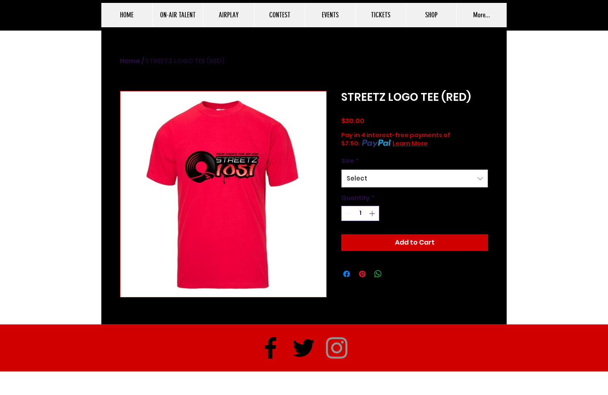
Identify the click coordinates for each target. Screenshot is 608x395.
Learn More (410, 143)
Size (350, 161)
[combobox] (414, 178)
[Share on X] (394, 274)
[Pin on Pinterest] (362, 274)
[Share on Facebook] (347, 274)
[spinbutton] (360, 213)
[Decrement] (347, 213)
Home (130, 61)
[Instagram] (336, 347)
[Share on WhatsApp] (378, 274)
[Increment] (373, 213)
